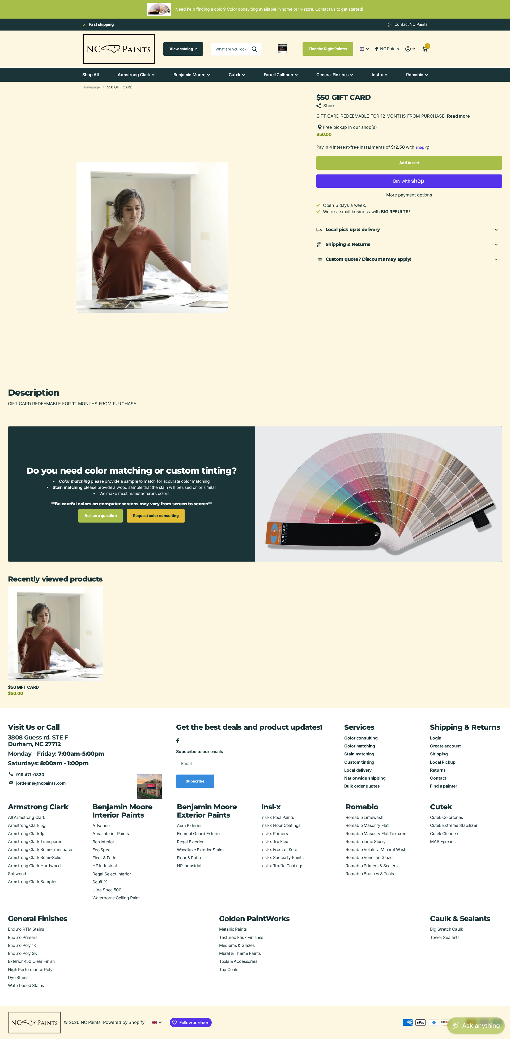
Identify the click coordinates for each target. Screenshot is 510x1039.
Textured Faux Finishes (241, 937)
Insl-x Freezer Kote (279, 849)
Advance (101, 825)
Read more (458, 116)
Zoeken (254, 49)
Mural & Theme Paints (240, 953)
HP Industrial (104, 865)
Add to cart (409, 162)
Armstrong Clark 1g (26, 833)
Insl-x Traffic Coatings (282, 865)
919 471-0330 (30, 774)
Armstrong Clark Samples (32, 881)
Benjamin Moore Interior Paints (122, 810)
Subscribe (195, 781)
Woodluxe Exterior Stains (200, 849)
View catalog (181, 48)
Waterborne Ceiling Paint (116, 897)
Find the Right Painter (328, 48)
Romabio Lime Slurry (365, 841)
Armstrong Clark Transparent (36, 841)
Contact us (325, 9)
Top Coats (229, 969)
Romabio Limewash (364, 817)
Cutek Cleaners (444, 833)
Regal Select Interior (111, 873)
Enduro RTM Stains (26, 929)
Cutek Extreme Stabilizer (453, 825)
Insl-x (377, 74)
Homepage (91, 87)
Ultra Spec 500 (106, 889)
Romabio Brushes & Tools (370, 873)
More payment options (409, 195)
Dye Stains (18, 977)
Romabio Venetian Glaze (369, 857)
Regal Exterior (190, 841)
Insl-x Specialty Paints (282, 857)
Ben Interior (103, 841)
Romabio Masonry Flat (367, 825)
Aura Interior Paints (110, 833)
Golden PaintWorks (254, 918)
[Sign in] (410, 49)
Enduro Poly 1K (22, 945)
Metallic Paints (233, 929)
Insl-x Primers (274, 833)
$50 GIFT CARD (23, 687)
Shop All (90, 74)
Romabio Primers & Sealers (371, 865)
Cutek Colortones (446, 817)
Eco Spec (101, 849)
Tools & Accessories (238, 961)
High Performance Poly (30, 969)
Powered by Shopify (123, 1022)
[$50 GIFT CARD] (55, 633)
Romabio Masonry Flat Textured (376, 833)
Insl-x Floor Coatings (281, 825)
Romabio (414, 74)
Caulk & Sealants (460, 918)
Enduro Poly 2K (22, 953)
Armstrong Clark (134, 74)
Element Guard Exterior (199, 833)
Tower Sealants (445, 937)
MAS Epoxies (442, 841)
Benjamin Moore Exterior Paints (207, 810)
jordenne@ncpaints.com (41, 783)
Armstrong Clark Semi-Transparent (41, 849)
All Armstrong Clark (26, 817)
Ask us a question (100, 515)
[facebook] (177, 741)
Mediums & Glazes (237, 945)
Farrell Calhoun (278, 74)
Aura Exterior (189, 825)
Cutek (234, 74)
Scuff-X (99, 881)
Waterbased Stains (26, 985)
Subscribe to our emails (199, 751)
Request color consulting (156, 515)
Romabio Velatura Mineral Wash (376, 849)
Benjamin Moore (189, 74)
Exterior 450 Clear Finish (31, 961)
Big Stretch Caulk (446, 929)
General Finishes (332, 74)
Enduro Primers (22, 937)
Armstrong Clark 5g (26, 825)
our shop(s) (365, 127)
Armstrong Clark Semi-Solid (35, 857)
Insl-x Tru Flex (274, 841)
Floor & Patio (104, 857)
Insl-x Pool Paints (277, 817)
